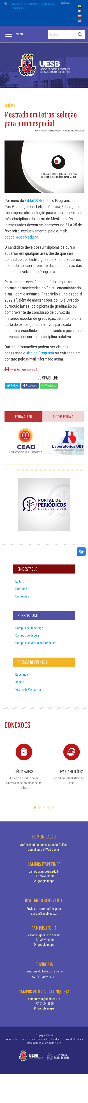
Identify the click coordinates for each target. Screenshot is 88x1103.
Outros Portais (63, 416)
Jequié (19, 682)
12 (68, 470)
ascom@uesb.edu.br (44, 913)
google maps (45, 881)
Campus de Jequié (27, 635)
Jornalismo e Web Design (44, 849)
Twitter (14, 385)
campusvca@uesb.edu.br (44, 999)
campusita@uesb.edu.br (44, 871)
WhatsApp (50, 385)
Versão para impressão (25, 370)
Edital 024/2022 (38, 200)
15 (81, 470)
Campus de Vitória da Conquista (35, 643)
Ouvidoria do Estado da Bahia (44, 971)
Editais (19, 581)
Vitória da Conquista (28, 689)
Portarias (21, 589)
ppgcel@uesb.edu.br (21, 237)
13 (72, 470)
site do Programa (40, 353)
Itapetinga (21, 674)
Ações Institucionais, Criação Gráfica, (44, 845)
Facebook (31, 385)
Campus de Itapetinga (29, 628)
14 (77, 470)
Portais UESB (23, 416)
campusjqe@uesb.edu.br (44, 935)
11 (63, 470)
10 (59, 470)
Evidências (22, 596)
